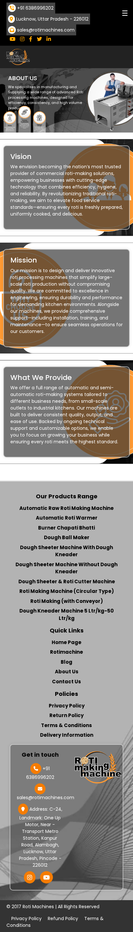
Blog (66, 662)
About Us (66, 671)
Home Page (66, 642)
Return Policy (66, 715)
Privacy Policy (67, 705)
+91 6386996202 (35, 8)
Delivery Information (66, 735)
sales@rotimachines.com (46, 30)
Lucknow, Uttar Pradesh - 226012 (52, 19)
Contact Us (66, 681)
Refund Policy (63, 918)
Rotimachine (66, 652)
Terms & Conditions (66, 725)
